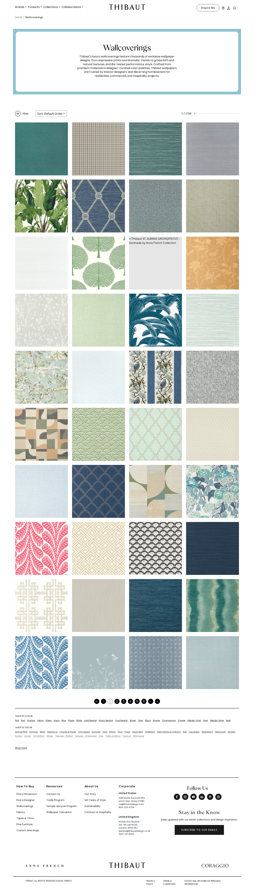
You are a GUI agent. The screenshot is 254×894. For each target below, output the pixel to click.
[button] (150, 701)
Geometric (137, 732)
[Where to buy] (223, 8)
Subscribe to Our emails (199, 830)
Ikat (185, 732)
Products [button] (34, 7)
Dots (105, 732)
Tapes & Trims (25, 818)
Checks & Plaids (67, 732)
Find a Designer (25, 800)
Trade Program (55, 800)
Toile (101, 736)
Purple (71, 720)
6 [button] (144, 701)
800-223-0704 (126, 807)
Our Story (90, 794)
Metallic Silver (217, 720)
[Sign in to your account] (228, 8)
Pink (17, 720)
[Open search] (234, 8)
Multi (228, 720)
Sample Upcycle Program (61, 806)
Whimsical (138, 736)
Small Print (38, 736)
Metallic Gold (194, 720)
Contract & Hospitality (97, 812)
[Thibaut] (127, 865)
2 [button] (117, 701)
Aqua (56, 720)
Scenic (27, 736)
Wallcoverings (24, 806)
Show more (21, 747)
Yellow (40, 720)
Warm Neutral (106, 720)
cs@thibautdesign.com (131, 804)
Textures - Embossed (85, 736)
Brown (133, 720)
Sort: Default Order (50, 114)
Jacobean (194, 732)
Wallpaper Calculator (59, 812)
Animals (33, 732)
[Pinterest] (210, 797)
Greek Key (150, 732)
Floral (127, 732)
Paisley (18, 736)
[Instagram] (185, 797)
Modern (232, 732)
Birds (42, 732)
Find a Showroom (26, 794)
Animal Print (21, 732)
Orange (31, 720)
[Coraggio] (215, 865)
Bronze (156, 720)
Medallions (207, 732)
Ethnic (112, 732)
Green (48, 720)
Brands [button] (19, 7)
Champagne (169, 720)
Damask (96, 732)
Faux (120, 732)
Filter (26, 113)
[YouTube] (193, 797)
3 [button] (123, 701)
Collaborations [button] (71, 7)
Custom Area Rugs (27, 830)
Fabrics (20, 812)
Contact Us (53, 794)
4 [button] (130, 701)
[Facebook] (177, 797)
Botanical (52, 732)
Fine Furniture (24, 824)
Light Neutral (90, 720)
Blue (64, 720)
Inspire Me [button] (208, 8)
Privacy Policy (150, 882)
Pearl (205, 720)
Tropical (126, 736)
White (79, 720)
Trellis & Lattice (112, 736)
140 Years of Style (95, 800)
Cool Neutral (121, 720)
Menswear (220, 732)
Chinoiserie (84, 732)
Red (23, 720)
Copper (181, 720)
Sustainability (92, 806)
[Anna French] (44, 865)
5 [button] (137, 701)
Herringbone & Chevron (169, 732)
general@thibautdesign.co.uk (134, 830)
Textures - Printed (64, 736)
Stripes (49, 736)
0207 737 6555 (126, 834)
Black (148, 720)
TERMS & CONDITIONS (169, 882)
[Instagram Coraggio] (218, 797)
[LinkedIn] (202, 797)
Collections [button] (50, 7)
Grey (140, 720)
